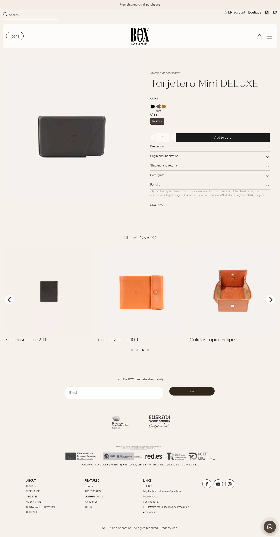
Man (155, 72)
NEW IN (89, 486)
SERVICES (31, 496)
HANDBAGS (91, 501)
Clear (154, 114)
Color (154, 98)
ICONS (88, 507)
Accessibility (150, 512)
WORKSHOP (33, 491)
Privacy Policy (150, 496)
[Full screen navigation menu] (269, 36)
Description (157, 146)
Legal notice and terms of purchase (162, 491)
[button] (152, 137)
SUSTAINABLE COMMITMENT (42, 507)
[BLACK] (152, 106)
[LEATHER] (163, 106)
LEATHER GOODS (94, 496)
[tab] (210, 147)
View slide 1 (132, 350)
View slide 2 (137, 350)
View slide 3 (143, 350)
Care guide (157, 175)
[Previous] (9, 299)
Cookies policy (151, 501)
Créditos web (168, 528)
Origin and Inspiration (164, 156)
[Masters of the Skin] (140, 36)
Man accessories (170, 72)
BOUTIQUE (32, 512)
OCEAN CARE (33, 501)
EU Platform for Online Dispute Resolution (166, 507)
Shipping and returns (164, 165)
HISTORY (31, 486)
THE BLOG (148, 486)
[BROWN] (158, 106)
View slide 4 (148, 350)
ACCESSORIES (93, 491)
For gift (155, 184)
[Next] (270, 299)
